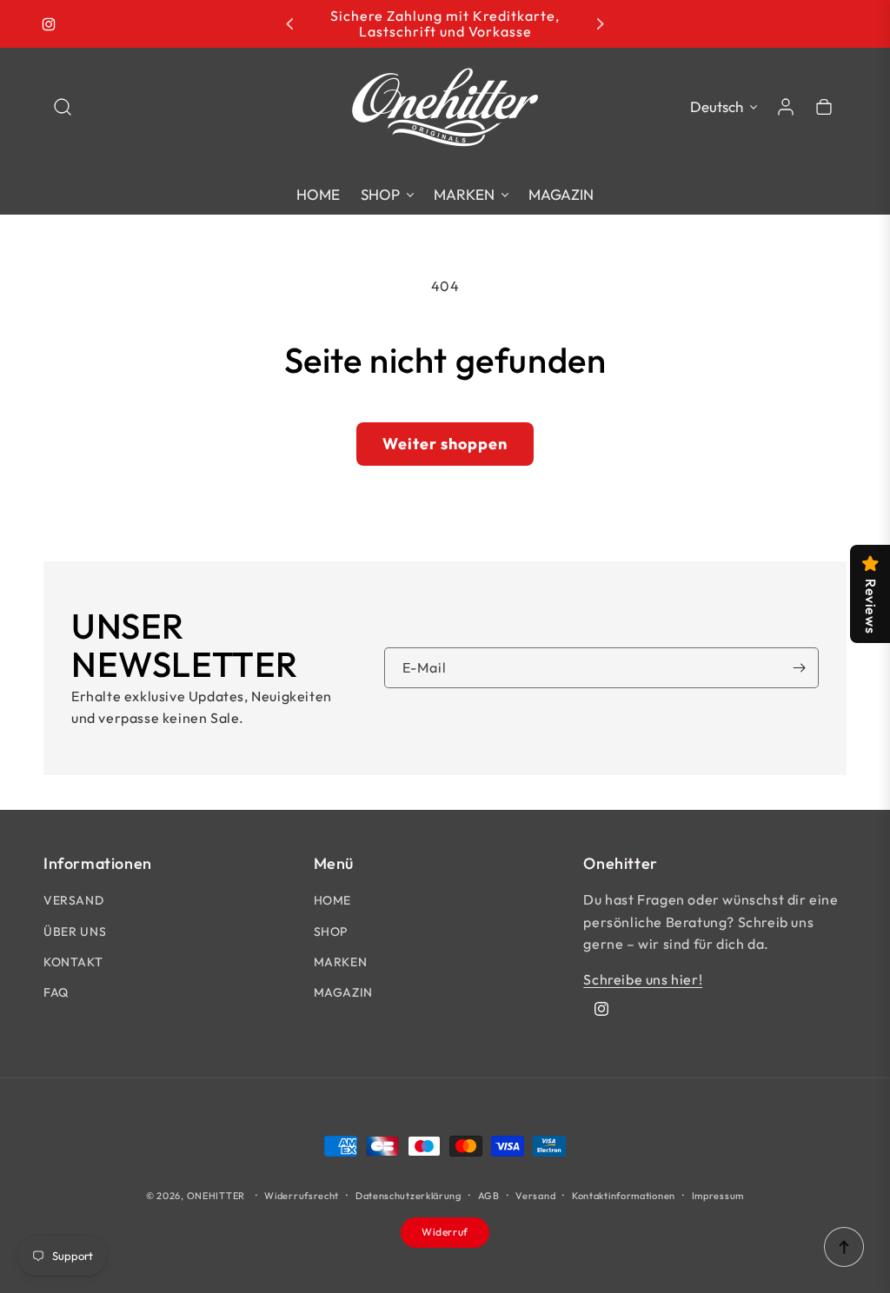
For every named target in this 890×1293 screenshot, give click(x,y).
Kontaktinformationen (623, 1196)
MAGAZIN (343, 992)
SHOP (331, 931)
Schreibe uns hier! (642, 979)
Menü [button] (334, 863)
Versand (535, 1196)
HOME (332, 900)
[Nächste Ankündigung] (600, 24)
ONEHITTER (216, 1196)
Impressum (718, 1196)
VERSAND (73, 900)
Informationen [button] (97, 863)
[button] (62, 107)
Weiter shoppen (445, 444)
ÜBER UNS (75, 931)
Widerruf (445, 1231)
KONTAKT (73, 962)
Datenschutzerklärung (408, 1196)
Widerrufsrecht (301, 1196)
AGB (489, 1196)
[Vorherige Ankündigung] (290, 24)
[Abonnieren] (799, 667)
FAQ (56, 992)
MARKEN (341, 962)
